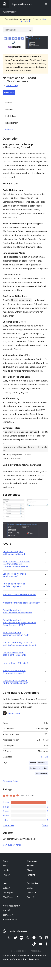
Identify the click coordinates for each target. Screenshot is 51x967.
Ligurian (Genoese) (18, 931)
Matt (6, 910)
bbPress (8, 915)
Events (30, 888)
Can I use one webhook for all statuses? (14, 575)
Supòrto (9, 129)
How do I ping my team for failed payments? (14, 585)
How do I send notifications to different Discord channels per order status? (16, 564)
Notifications (35, 768)
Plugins (30, 870)
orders (44, 768)
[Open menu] (47, 4)
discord (33, 763)
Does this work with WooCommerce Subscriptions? (17, 611)
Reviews (9, 109)
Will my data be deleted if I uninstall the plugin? (14, 671)
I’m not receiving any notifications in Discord (14, 552)
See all (45, 825)
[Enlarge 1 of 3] (21, 502)
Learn (5, 883)
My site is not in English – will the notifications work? (15, 681)
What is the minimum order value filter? (21, 603)
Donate (32, 892)
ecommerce (42, 763)
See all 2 (44, 757)
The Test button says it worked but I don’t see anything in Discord (19, 643)
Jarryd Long (12, 85)
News (5, 865)
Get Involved (33, 883)
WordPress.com (11, 905)
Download (9, 92)
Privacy (6, 875)
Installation (10, 116)
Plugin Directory (9, 12)
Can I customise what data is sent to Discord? (14, 653)
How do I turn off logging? (15, 663)
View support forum (12, 845)
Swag (31, 897)
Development (11, 123)
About (5, 861)
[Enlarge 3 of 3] (45, 526)
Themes (31, 865)
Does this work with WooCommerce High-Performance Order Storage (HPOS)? (19, 622)
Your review (8, 825)
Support (6, 888)
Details (8, 102)
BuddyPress (10, 919)
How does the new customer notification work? (16, 633)
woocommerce (41, 773)
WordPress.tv (10, 897)
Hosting (6, 870)
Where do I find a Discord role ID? (19, 594)
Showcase (32, 861)
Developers (8, 892)
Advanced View (10, 781)
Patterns (31, 875)
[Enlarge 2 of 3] (45, 502)
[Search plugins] (30, 29)
